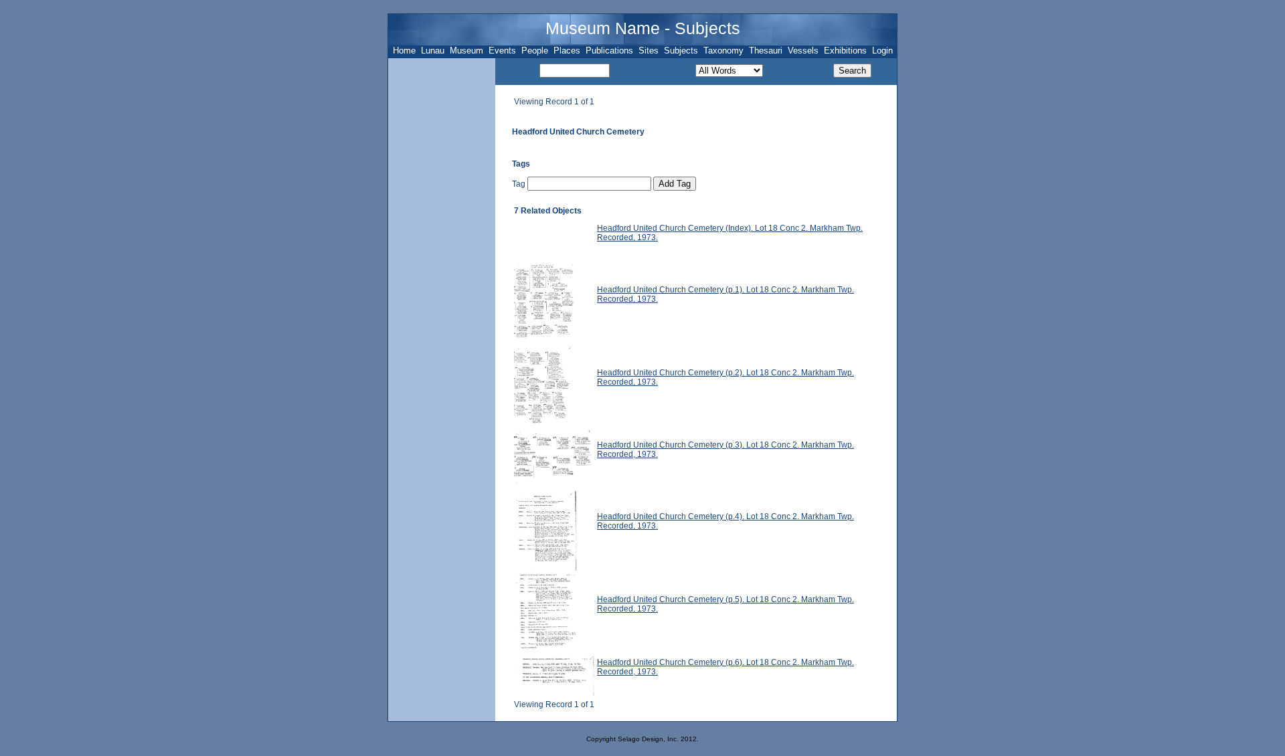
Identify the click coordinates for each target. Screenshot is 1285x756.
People (534, 50)
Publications (609, 50)
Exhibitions (845, 50)
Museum (466, 50)
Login (882, 50)
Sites (648, 50)
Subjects (681, 50)
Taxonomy (723, 50)
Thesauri (765, 50)
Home (404, 50)
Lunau (432, 50)
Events (502, 50)
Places (566, 50)
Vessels (803, 50)
